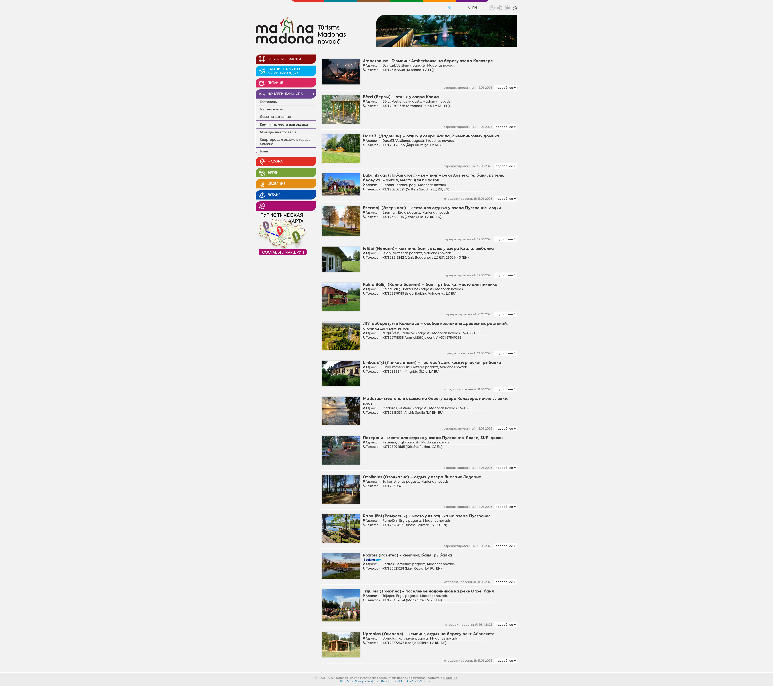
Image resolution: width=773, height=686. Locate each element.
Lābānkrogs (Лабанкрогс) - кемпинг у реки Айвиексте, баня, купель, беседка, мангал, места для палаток (433, 178)
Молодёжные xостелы (278, 132)
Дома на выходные (275, 117)
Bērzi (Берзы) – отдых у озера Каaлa (401, 97)
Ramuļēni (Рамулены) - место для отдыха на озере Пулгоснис (427, 516)
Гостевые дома (272, 109)
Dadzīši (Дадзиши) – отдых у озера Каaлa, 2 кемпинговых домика (431, 136)
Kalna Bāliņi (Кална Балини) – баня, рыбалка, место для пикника (430, 284)
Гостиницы (268, 102)
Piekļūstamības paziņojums (359, 681)
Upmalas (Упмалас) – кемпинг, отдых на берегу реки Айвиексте (429, 634)
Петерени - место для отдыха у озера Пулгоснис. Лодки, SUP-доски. (433, 437)
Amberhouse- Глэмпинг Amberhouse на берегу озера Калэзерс (428, 61)
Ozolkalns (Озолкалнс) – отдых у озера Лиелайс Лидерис (422, 477)
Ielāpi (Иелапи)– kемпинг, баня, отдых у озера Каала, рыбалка (428, 248)
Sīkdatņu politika (392, 681)
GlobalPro (450, 678)
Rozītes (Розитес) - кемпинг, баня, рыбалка (407, 555)
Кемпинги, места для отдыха (284, 124)
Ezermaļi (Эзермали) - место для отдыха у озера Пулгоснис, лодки (432, 208)
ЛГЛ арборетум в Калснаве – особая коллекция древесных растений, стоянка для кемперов (435, 326)
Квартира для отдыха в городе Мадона (285, 142)
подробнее (504, 88)
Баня (264, 151)
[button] (514, 7)
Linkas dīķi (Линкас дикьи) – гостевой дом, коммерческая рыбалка (432, 362)
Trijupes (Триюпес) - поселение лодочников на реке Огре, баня (428, 591)
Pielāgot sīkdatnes (420, 681)
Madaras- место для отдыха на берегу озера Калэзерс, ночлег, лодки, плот (435, 401)
